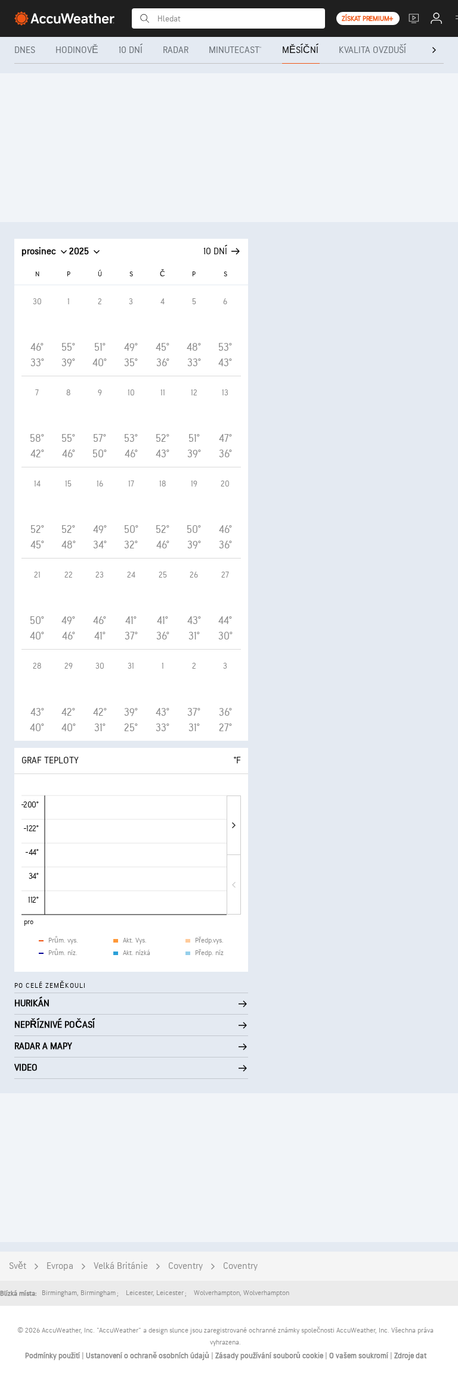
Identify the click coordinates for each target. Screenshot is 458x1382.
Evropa (60, 1266)
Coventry (185, 1266)
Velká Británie (121, 1266)
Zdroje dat (410, 1356)
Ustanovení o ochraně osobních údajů (148, 1356)
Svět (17, 1266)
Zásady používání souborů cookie (270, 1356)
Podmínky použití (53, 1356)
